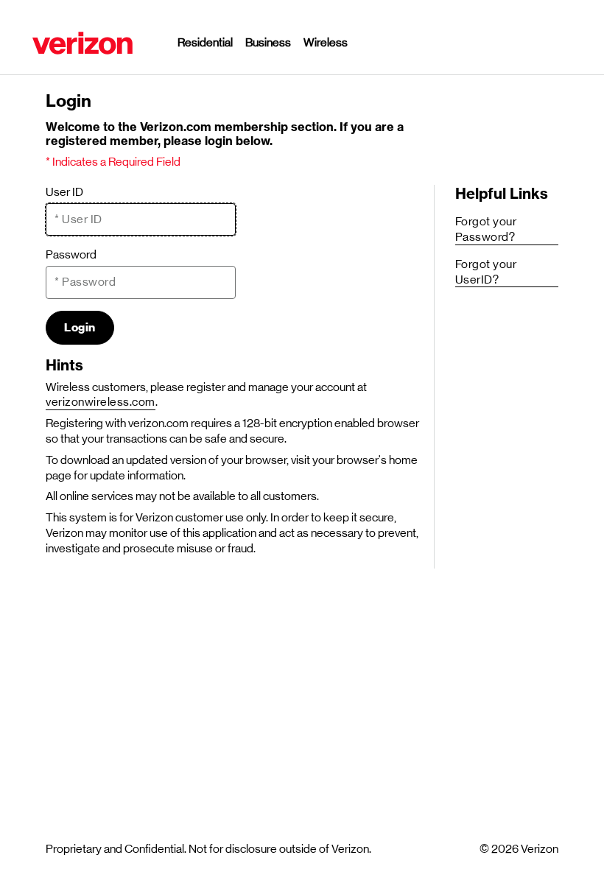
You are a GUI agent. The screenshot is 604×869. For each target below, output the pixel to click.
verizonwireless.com (100, 402)
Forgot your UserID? (486, 271)
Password (71, 254)
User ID (64, 192)
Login (80, 327)
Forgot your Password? (486, 229)
